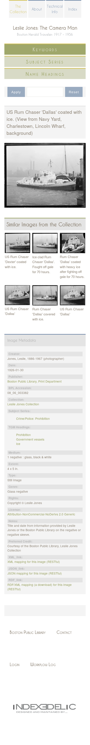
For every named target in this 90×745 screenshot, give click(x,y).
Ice (18, 443)
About (37, 9)
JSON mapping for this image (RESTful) (34, 573)
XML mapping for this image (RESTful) (33, 561)
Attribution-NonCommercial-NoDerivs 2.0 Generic (41, 514)
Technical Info (55, 9)
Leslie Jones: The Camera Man (45, 27)
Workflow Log (43, 664)
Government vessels (30, 439)
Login (14, 664)
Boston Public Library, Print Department (34, 381)
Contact (64, 632)
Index (72, 9)
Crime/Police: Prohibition (33, 418)
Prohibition (23, 434)
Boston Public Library (28, 632)
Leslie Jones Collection (23, 404)
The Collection (18, 9)
